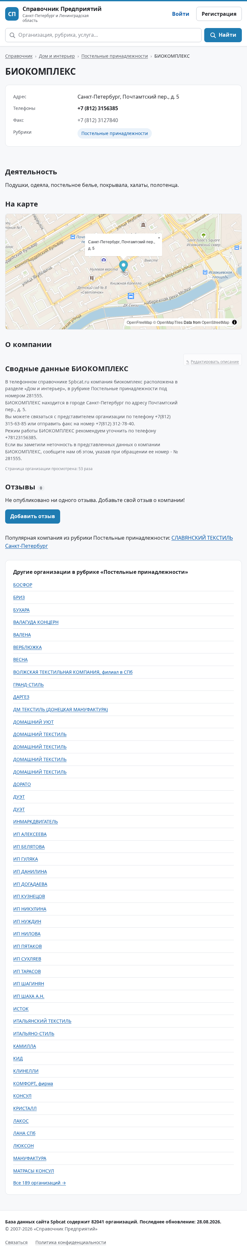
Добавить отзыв (32, 516)
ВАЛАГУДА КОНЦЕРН (36, 622)
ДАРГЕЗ (21, 697)
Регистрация (219, 13)
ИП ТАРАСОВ (27, 971)
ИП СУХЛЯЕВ (27, 959)
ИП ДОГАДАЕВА (30, 884)
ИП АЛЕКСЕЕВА (30, 834)
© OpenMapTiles (168, 322)
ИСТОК (21, 1009)
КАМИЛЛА (24, 1046)
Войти (180, 13)
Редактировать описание (212, 361)
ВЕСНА (20, 659)
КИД (18, 1058)
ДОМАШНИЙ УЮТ (33, 722)
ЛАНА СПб (24, 1133)
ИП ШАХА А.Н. (28, 996)
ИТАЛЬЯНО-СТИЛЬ (33, 1033)
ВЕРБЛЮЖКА (27, 647)
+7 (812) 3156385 (98, 108)
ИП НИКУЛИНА (29, 909)
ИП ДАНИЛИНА (30, 871)
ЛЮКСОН (23, 1146)
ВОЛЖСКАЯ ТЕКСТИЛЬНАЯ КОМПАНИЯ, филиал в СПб (73, 672)
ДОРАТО (22, 784)
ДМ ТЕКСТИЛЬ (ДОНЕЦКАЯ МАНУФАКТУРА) (60, 709)
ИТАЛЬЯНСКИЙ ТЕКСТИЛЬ (42, 1021)
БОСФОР (22, 585)
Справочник (18, 56)
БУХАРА (21, 610)
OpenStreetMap (215, 322)
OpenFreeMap (139, 322)
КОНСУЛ (22, 1096)
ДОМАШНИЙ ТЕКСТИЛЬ (40, 734)
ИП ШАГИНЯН (28, 983)
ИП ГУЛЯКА (25, 859)
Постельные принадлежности (114, 56)
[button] (123, 267)
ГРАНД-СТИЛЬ (28, 684)
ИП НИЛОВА (27, 934)
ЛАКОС (21, 1121)
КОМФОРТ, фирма (33, 1083)
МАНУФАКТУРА (29, 1158)
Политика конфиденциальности (70, 1242)
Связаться (16, 1242)
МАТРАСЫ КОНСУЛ (33, 1171)
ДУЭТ (19, 797)
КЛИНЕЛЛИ (26, 1071)
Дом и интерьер (57, 56)
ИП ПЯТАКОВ (27, 946)
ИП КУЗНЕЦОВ (29, 896)
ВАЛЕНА (22, 635)
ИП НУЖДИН (27, 921)
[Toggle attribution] (234, 322)
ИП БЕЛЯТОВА (29, 847)
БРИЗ (19, 597)
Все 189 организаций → (39, 1183)
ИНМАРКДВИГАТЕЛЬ (35, 821)
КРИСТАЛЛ (25, 1108)
